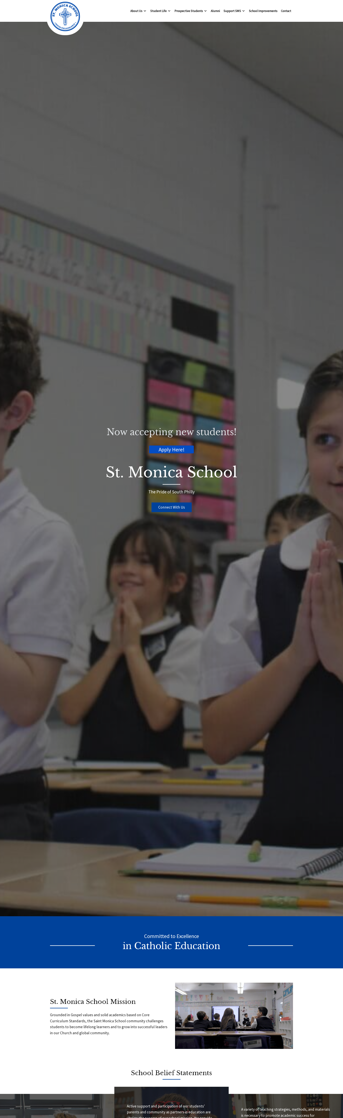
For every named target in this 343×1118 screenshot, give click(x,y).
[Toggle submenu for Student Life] (169, 11)
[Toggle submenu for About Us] (145, 11)
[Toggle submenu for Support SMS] (243, 11)
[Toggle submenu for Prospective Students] (205, 11)
